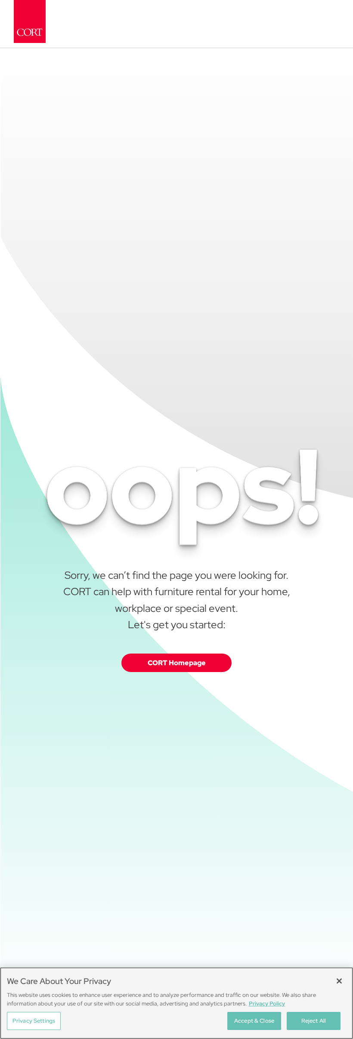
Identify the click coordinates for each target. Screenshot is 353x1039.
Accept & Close (254, 1020)
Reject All (313, 1020)
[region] (176, 1003)
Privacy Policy (267, 1003)
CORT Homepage (177, 662)
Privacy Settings (33, 1020)
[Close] (339, 981)
